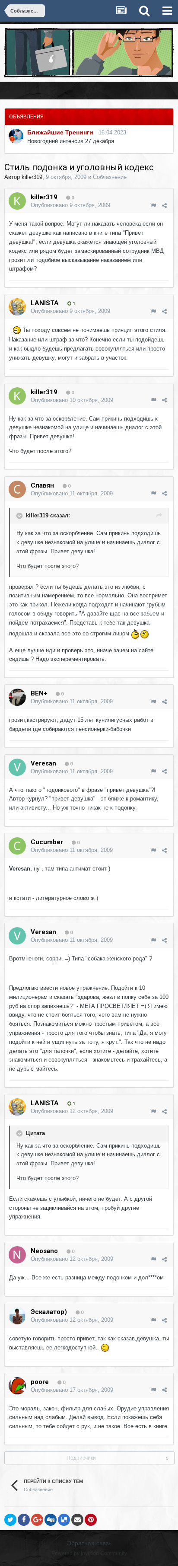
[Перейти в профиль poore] (17, 1385)
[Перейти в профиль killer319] (17, 201)
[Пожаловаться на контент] (153, 205)
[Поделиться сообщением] (164, 205)
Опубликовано (70, 205)
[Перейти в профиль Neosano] (17, 1254)
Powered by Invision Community (89, 1553)
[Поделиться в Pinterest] (91, 1520)
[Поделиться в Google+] (37, 1520)
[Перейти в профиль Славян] (17, 489)
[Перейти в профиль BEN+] (17, 697)
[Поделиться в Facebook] (24, 1520)
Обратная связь (89, 1543)
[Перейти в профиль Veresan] (17, 767)
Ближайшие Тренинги (60, 132)
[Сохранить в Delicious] (64, 1520)
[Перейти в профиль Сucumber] (17, 846)
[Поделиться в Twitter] (10, 1520)
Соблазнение (110, 177)
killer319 (32, 177)
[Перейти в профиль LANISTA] (17, 307)
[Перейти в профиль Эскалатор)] (17, 1315)
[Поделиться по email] (77, 1520)
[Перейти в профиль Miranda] (16, 136)
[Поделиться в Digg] (50, 1520)
